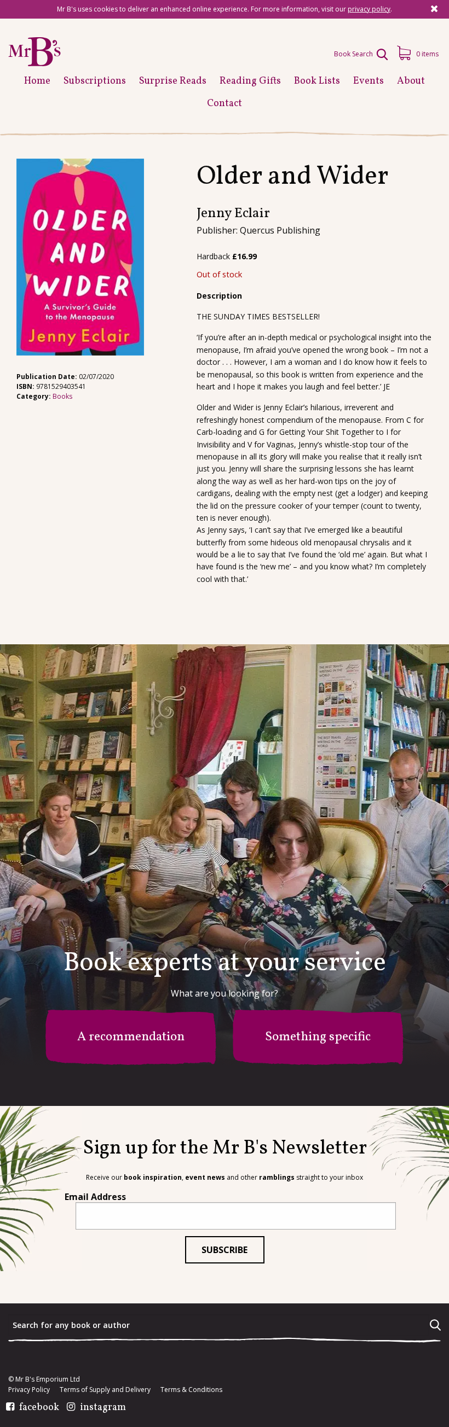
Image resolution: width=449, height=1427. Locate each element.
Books (62, 396)
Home (37, 81)
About (411, 81)
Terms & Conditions (191, 1390)
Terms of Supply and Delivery (105, 1390)
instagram (103, 1408)
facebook (39, 1408)
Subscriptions (95, 81)
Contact (224, 103)
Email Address (95, 1196)
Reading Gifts (250, 81)
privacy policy (369, 9)
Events (368, 81)
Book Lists (317, 81)
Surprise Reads (172, 81)
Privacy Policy (29, 1390)
